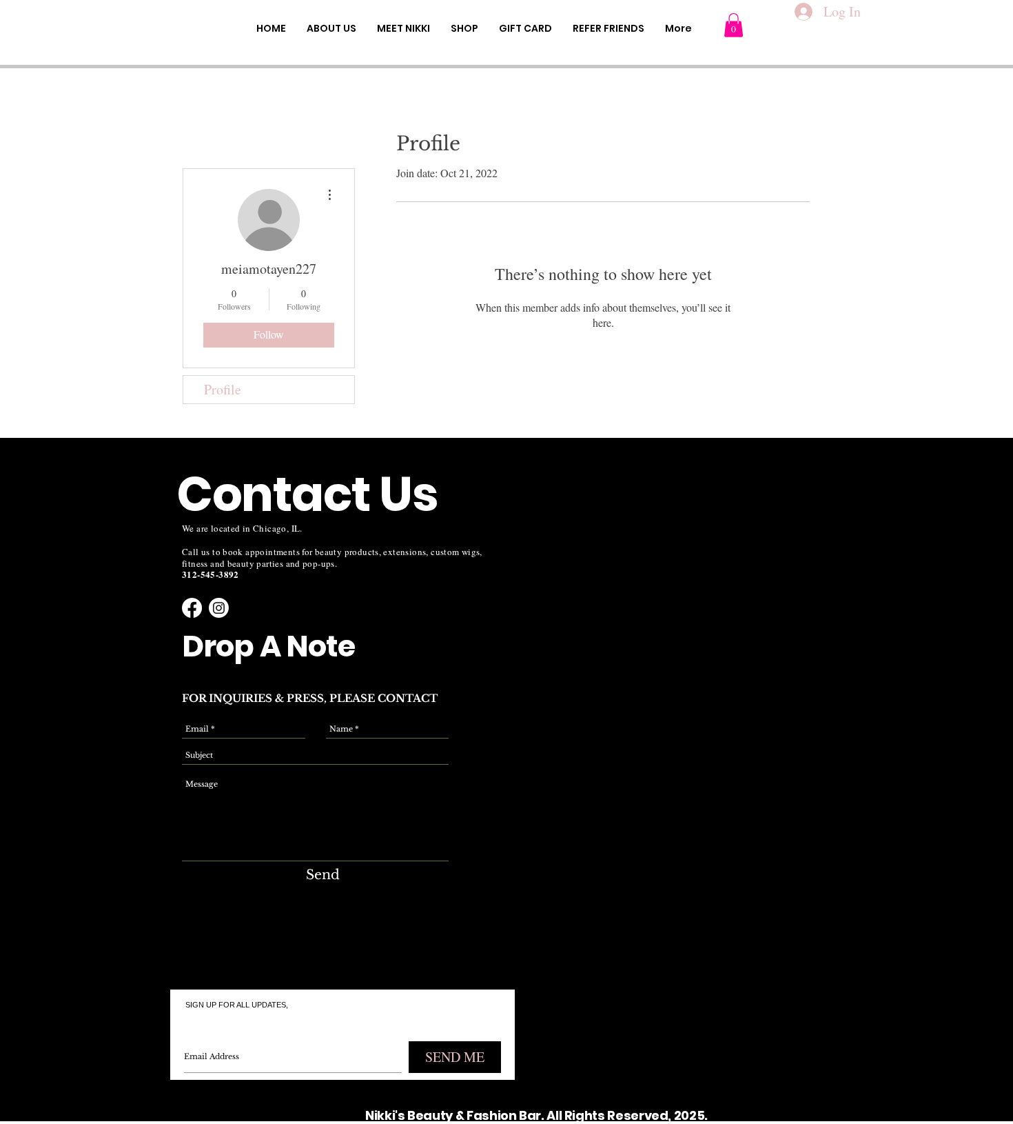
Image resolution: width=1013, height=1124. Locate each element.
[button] (734, 25)
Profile (222, 389)
